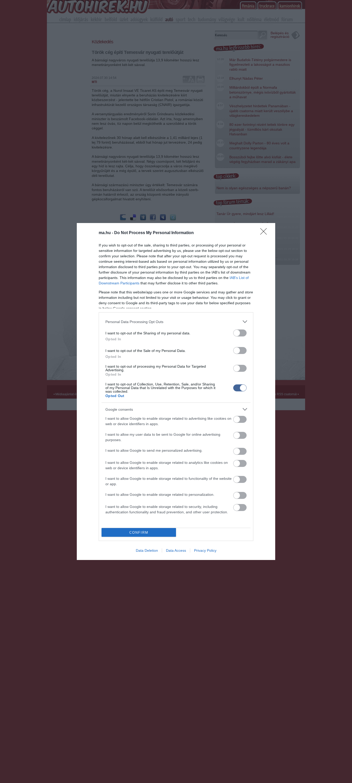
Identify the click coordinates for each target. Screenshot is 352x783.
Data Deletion (147, 550)
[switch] (240, 332)
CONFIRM (138, 532)
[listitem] (176, 321)
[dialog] (176, 391)
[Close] (265, 233)
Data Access (176, 550)
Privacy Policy (205, 550)
